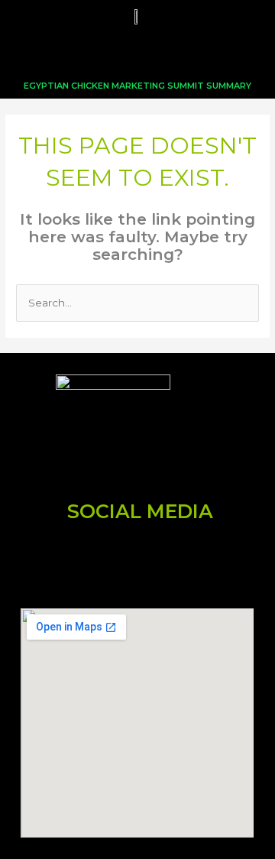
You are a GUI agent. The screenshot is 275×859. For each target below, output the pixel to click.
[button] (137, 53)
